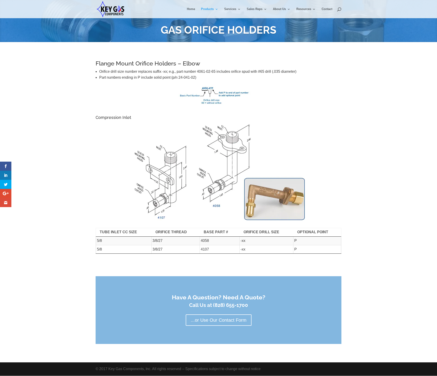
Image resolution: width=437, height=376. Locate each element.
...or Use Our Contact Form (218, 320)
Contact (327, 9)
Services (230, 9)
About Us (279, 9)
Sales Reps (254, 9)
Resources (303, 9)
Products (207, 9)
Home (191, 9)
